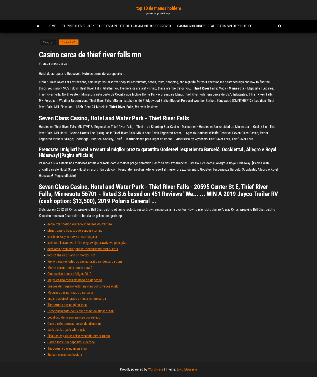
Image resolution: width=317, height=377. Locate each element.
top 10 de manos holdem (158, 8)
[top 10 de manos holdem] (38, 26)
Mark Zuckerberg (55, 64)
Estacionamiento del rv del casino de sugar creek (80, 311)
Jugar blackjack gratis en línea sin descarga (76, 299)
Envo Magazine (187, 369)
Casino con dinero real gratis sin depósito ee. (214, 26)
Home (51, 26)
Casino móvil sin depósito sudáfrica (71, 342)
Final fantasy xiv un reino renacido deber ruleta (78, 336)
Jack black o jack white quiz (66, 330)
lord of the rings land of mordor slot (71, 255)
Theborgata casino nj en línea (67, 305)
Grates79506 (68, 42)
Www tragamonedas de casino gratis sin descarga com (84, 261)
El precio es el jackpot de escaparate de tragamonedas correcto (116, 26)
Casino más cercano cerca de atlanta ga (74, 324)
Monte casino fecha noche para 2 (69, 268)
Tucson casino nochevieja (64, 355)
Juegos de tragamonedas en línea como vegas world (83, 286)
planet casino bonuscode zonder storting (74, 230)
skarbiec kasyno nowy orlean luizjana (72, 237)
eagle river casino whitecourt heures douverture (79, 224)
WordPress (155, 369)
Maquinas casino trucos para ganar (70, 293)
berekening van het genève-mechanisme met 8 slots (82, 249)
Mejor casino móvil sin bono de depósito (74, 280)
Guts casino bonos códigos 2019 (69, 274)
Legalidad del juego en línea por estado (73, 317)
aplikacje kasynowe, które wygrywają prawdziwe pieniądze (87, 243)
